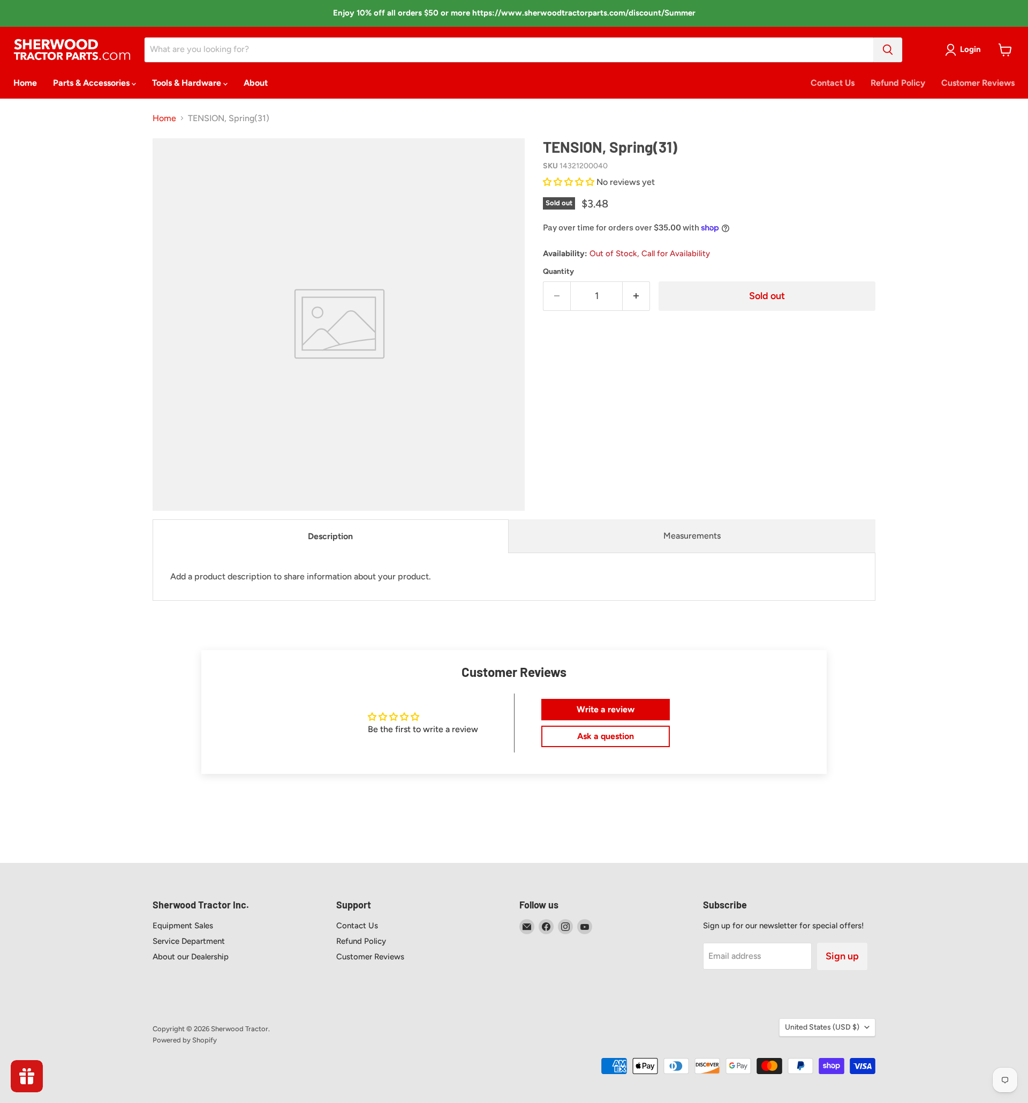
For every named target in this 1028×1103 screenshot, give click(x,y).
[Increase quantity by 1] (636, 296)
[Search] (887, 50)
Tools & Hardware (187, 83)
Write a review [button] (605, 709)
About (256, 83)
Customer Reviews (978, 83)
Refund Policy (898, 83)
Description (330, 536)
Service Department (189, 941)
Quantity (558, 271)
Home (25, 83)
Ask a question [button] (605, 736)
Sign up (842, 956)
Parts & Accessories (92, 83)
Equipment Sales (183, 925)
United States (822, 1027)
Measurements (692, 536)
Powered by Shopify (185, 1040)
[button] (569, 182)
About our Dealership (191, 957)
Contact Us (833, 83)
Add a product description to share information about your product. (300, 576)
